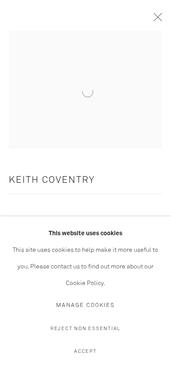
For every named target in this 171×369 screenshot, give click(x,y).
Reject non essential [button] (85, 328)
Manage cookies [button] (85, 305)
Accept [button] (85, 351)
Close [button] (155, 19)
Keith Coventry (52, 180)
